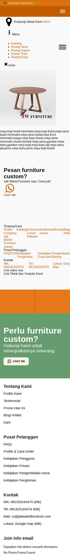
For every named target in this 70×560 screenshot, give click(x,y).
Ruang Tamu (19, 46)
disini (37, 2)
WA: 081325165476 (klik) (22, 502)
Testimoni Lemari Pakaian (33, 233)
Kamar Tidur (19, 53)
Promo (59, 229)
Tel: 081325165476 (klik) (22, 509)
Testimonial (12, 401)
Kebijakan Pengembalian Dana (27, 473)
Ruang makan (20, 50)
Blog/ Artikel (12, 415)
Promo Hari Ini (14, 408)
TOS (14, 253)
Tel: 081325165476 (39, 265)
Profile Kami (13, 393)
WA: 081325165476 (14, 265)
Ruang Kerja (19, 57)
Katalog (16, 43)
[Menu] (62, 11)
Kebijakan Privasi (16, 466)
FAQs (7, 253)
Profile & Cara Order (19, 451)
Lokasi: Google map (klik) (22, 524)
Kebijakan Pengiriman (25, 255)
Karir (7, 422)
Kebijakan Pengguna (19, 458)
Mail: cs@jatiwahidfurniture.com (27, 516)
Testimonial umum (47, 231)
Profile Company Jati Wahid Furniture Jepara (10, 238)
